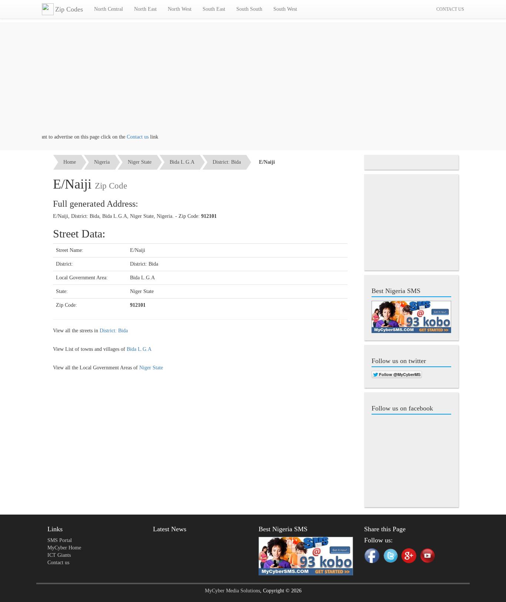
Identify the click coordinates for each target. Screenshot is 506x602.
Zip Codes (69, 9)
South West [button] (285, 9)
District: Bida (227, 162)
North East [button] (145, 9)
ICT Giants (59, 555)
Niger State (140, 162)
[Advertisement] (253, 81)
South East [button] (214, 9)
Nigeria (102, 162)
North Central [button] (108, 9)
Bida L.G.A (182, 162)
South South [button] (249, 9)
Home (69, 162)
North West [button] (180, 9)
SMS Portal (59, 540)
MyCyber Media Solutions (232, 590)
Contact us (131, 137)
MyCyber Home (64, 548)
